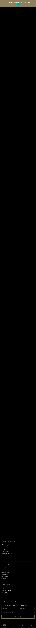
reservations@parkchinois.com (8, 553)
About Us (3, 568)
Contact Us (4, 570)
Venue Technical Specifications (8, 595)
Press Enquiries (4, 576)
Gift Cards (3, 578)
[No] (34, 3)
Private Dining (4, 574)
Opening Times (5, 572)
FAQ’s (2, 588)
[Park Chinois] (8, 541)
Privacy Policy (4, 592)
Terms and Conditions (6, 590)
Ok (18, 4)
